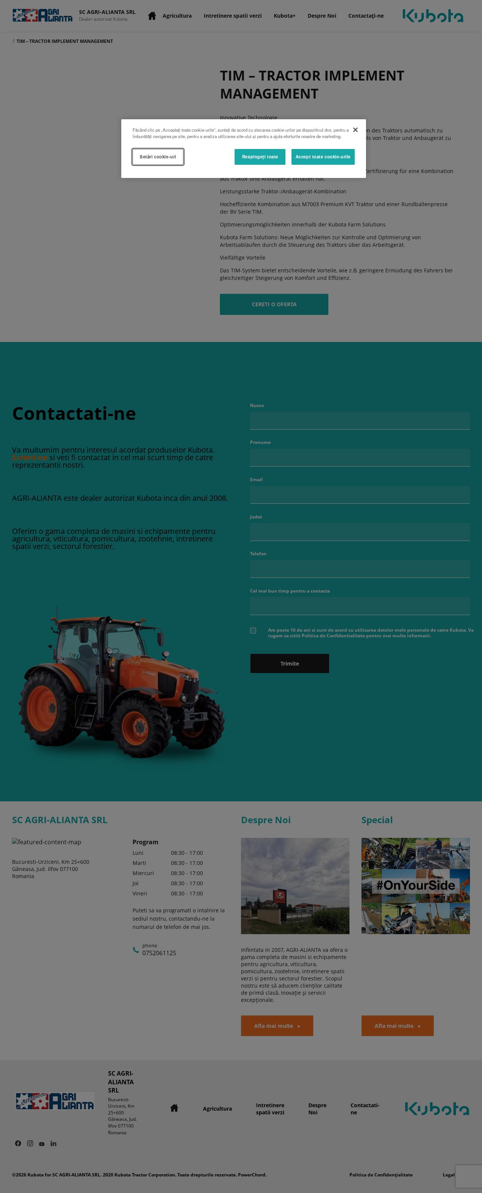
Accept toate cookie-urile (323, 156)
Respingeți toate (260, 156)
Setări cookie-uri (158, 156)
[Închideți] (355, 130)
